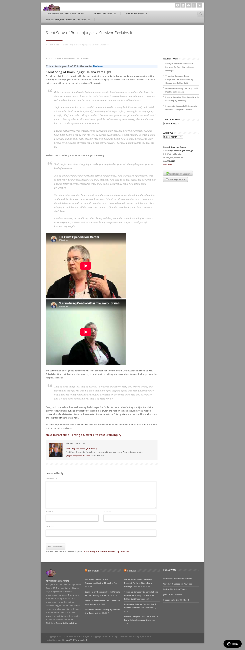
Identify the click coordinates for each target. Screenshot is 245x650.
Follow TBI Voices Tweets (175, 589)
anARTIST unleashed (76, 640)
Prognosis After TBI (136, 13)
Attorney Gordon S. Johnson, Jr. (82, 448)
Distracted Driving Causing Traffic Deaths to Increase (182, 90)
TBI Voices (53, 44)
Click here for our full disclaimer (62, 623)
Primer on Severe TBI (105, 13)
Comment (51, 478)
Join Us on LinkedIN (172, 594)
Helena (98, 66)
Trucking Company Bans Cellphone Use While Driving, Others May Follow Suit (179, 79)
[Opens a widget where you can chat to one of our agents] (232, 644)
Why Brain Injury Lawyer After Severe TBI (68, 19)
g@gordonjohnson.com (78, 455)
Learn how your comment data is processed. (106, 551)
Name (49, 511)
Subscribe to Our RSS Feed (176, 600)
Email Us (167, 164)
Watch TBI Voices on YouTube (177, 584)
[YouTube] (188, 5)
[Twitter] (199, 5)
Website (50, 526)
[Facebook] (194, 5)
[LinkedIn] (182, 5)
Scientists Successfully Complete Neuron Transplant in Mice (181, 108)
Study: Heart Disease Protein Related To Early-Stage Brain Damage (179, 67)
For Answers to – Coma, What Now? (65, 13)
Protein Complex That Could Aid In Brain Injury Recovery (182, 99)
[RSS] (177, 5)
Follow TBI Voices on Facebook (177, 578)
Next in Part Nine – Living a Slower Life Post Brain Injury (83, 435)
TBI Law (131, 570)
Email (107, 511)
